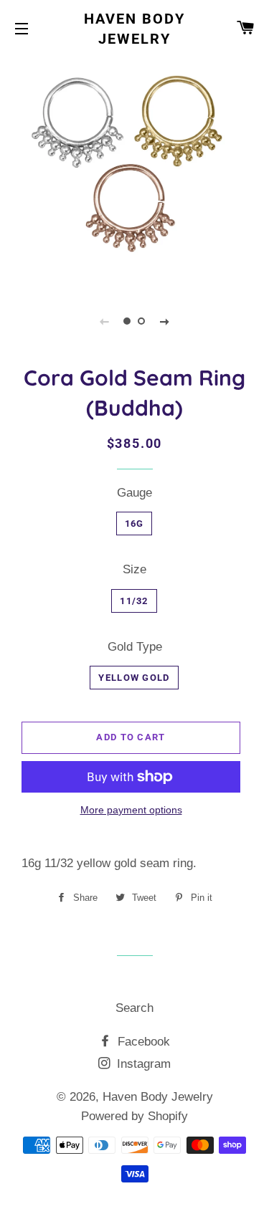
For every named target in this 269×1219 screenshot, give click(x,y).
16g (134, 523)
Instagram (142, 1064)
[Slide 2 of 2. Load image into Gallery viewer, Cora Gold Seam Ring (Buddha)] (142, 321)
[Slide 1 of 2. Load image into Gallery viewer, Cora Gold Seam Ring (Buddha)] (128, 321)
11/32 (134, 601)
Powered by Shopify (134, 1116)
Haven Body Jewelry (134, 28)
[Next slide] (165, 321)
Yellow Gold (133, 677)
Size (134, 569)
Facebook (142, 1041)
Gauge (134, 492)
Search (134, 1008)
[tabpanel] (134, 170)
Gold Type (135, 647)
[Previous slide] (105, 321)
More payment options (131, 810)
